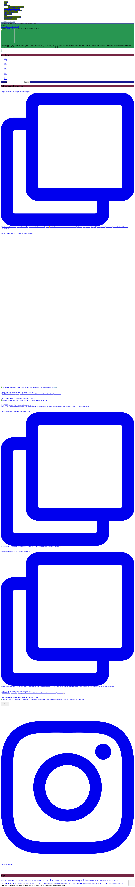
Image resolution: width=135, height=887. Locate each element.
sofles (93, 883)
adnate (7, 880)
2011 (5, 77)
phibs (63, 883)
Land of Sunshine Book (11, 12)
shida (81, 883)
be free (21, 880)
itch (105, 880)
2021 (5, 60)
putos (66, 883)
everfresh (67, 880)
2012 (5, 75)
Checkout (7, 5)
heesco (92, 880)
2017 (5, 67)
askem (10, 880)
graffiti (8, 28)
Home (6, 2)
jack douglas (109, 880)
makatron (28, 883)
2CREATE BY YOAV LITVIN (10, 27)
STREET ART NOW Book (12, 17)
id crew (97, 880)
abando (2, 880)
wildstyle (119, 883)
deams (38, 880)
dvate (61, 880)
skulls (86, 883)
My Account (8, 14)
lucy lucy (22, 883)
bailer (17, 880)
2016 (5, 69)
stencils (96, 883)
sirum (84, 883)
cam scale (34, 880)
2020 (5, 62)
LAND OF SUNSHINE (8, 22)
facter (77, 880)
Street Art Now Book (10, 19)
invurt (102, 880)
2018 (5, 65)
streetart (104, 883)
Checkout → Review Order (16, 7)
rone (74, 883)
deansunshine (47, 880)
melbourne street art (49, 883)
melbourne (37, 883)
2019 (5, 64)
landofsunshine (9, 883)
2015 (5, 70)
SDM (77, 883)
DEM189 (57, 880)
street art (13, 28)
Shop (5, 15)
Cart (5, 4)
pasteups (58, 883)
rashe (72, 883)
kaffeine (115, 880)
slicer (89, 883)
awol (13, 880)
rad (69, 883)
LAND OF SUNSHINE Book (13, 10)
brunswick (27, 880)
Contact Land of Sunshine (12, 9)
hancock (88, 880)
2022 (5, 59)
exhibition (73, 880)
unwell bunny (112, 883)
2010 (5, 79)
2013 (5, 74)
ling (19, 883)
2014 (5, 72)
